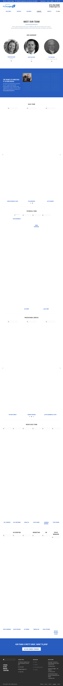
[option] (12, 155)
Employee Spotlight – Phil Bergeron (53, 669)
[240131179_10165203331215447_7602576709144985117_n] (45, 86)
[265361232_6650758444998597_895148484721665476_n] (55, 77)
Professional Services (38, 667)
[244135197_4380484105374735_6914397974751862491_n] (45, 77)
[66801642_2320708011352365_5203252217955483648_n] (27, 86)
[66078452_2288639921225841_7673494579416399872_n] (55, 86)
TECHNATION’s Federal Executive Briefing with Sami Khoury (53, 675)
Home (35, 662)
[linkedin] (31, 61)
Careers (36, 664)
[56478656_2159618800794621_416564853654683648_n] (36, 86)
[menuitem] (43, 1)
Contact (36, 669)
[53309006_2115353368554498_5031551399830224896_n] (36, 77)
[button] (2, 154)
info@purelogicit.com (54, 7)
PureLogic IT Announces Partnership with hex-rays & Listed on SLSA (53, 663)
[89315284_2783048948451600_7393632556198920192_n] (27, 77)
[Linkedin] (11, 61)
